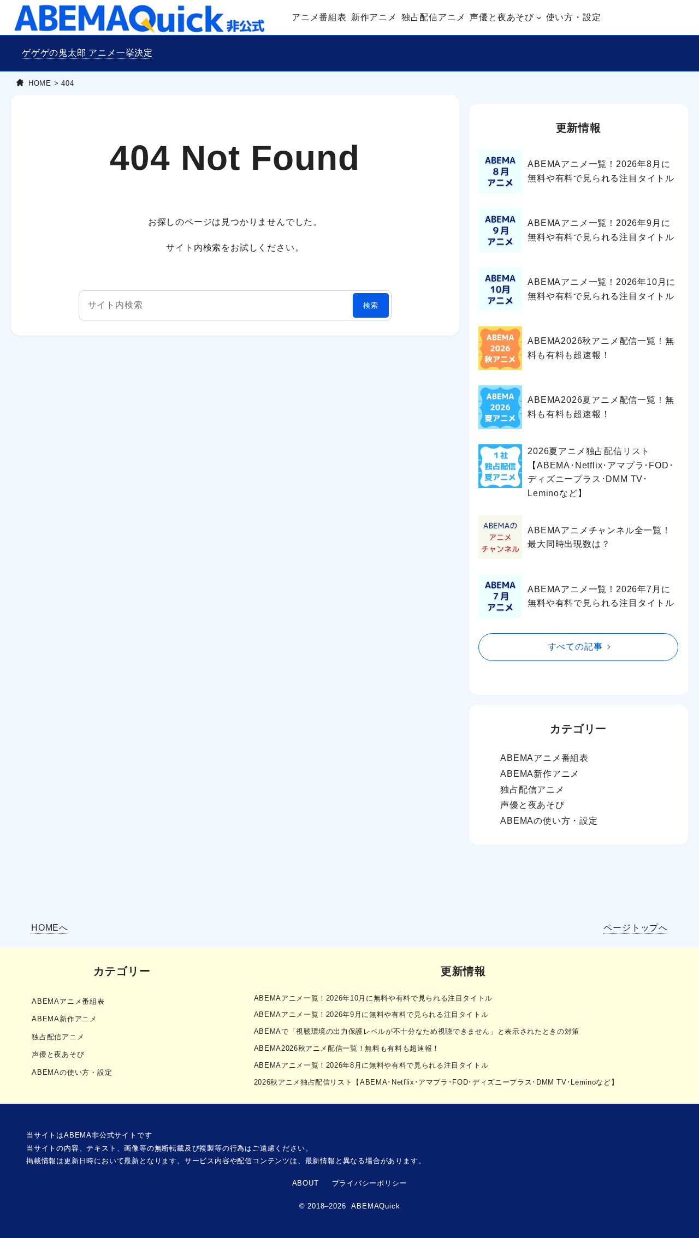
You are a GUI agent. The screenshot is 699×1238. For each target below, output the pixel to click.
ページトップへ (635, 927)
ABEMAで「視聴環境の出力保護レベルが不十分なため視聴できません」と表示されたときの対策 (416, 1031)
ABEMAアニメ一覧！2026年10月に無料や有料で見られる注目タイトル (602, 289)
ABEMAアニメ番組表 (544, 758)
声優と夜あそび (532, 805)
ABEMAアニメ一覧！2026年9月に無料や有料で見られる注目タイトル (601, 230)
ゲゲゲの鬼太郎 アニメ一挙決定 (87, 52)
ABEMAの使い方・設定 (549, 820)
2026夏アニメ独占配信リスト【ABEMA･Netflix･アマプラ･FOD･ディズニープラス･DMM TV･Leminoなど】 (600, 472)
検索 (370, 305)
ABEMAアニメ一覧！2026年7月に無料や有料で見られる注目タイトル (601, 596)
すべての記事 (575, 646)
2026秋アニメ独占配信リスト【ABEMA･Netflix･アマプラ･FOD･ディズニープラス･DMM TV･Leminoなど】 (436, 1082)
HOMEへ (49, 927)
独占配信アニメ (532, 789)
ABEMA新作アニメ (539, 773)
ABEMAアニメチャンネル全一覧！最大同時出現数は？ (599, 537)
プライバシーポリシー (369, 1183)
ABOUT (305, 1183)
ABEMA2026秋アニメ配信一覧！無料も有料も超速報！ (601, 348)
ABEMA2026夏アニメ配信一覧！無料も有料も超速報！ (601, 407)
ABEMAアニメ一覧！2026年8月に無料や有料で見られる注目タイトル (601, 171)
